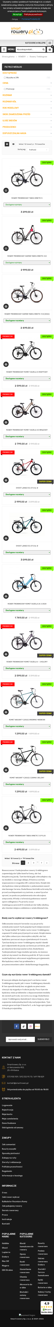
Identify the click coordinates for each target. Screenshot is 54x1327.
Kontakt (6, 1224)
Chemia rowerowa (24, 1278)
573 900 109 (12, 1077)
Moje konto (7, 1114)
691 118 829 (39, 1077)
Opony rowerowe (24, 1255)
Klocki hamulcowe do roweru (26, 1246)
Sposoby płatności (11, 1153)
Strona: (15, 863)
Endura (5, 1257)
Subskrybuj (43, 1039)
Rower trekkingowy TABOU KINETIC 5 (27, 198)
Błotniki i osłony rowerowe (24, 1295)
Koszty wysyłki (9, 1149)
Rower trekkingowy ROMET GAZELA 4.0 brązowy (27, 430)
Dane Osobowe (9, 1123)
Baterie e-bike (45, 1287)
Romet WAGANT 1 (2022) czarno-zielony (27, 778)
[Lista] (13, 144)
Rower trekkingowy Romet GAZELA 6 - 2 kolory (27, 662)
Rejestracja (7, 1110)
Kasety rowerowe (43, 1245)
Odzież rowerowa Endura (43, 1261)
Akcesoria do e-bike (26, 1286)
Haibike (5, 1243)
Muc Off (5, 1261)
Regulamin (7, 1171)
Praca (5, 1215)
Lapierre (6, 1252)
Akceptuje (17, 14)
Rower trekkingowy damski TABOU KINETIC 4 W (27, 256)
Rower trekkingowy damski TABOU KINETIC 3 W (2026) (27, 314)
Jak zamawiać (8, 1144)
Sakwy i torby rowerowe (44, 1293)
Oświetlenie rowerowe (25, 1271)
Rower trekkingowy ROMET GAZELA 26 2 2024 (27, 604)
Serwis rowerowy (10, 1210)
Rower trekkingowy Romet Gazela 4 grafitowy (27, 372)
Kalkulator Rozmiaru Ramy (14, 1201)
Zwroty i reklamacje (11, 1162)
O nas (4, 1193)
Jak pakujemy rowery (12, 1206)
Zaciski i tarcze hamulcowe (43, 1272)
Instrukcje (7, 1219)
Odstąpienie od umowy (12, 1128)
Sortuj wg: (22, 149)
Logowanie (7, 1105)
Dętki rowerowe (43, 1281)
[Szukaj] (43, 49)
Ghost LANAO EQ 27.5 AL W (27, 488)
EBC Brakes (7, 1270)
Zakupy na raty (9, 1158)
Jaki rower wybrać (10, 1197)
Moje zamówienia (10, 1119)
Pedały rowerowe (43, 1252)
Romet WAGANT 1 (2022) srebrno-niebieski (27, 720)
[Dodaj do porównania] (6, 190)
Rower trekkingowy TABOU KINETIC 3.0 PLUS (27, 836)
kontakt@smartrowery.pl (17, 1083)
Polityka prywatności (33, 14)
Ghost (5, 1248)
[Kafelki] (7, 144)
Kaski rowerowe (24, 1263)
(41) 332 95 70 (26, 1077)
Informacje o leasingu (12, 1176)
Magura (5, 1266)
